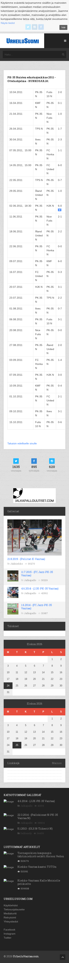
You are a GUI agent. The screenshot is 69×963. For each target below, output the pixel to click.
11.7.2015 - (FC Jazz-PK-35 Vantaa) (37, 573)
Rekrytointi (10, 917)
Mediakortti (10, 913)
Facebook (9, 929)
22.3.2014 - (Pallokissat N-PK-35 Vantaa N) (37, 816)
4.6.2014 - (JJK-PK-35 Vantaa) (40, 588)
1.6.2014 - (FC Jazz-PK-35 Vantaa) (36, 606)
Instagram (9, 933)
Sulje (63, 27)
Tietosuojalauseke (14, 909)
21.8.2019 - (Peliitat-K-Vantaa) (26, 559)
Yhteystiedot (11, 921)
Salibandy (26, 833)
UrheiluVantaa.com (26, 956)
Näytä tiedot (8, 22)
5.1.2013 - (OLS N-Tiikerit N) (35, 828)
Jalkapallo (30, 580)
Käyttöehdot (11, 905)
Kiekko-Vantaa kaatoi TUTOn (36, 866)
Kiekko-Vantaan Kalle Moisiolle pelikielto (38, 882)
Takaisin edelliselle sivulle (22, 443)
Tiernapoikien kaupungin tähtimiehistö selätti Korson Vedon (40, 854)
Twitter (7, 937)
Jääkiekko (16, 563)
